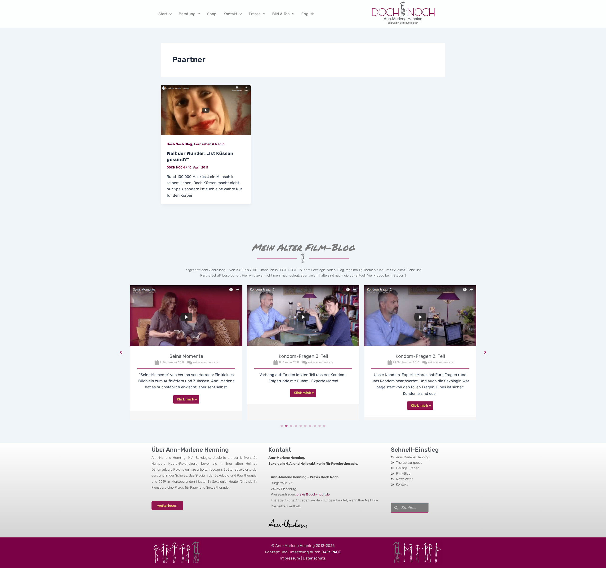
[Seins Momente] (186, 316)
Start (162, 14)
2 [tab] (286, 425)
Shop (211, 14)
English (308, 14)
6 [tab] (305, 425)
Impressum (290, 558)
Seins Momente (186, 356)
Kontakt (230, 14)
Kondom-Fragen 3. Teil (303, 356)
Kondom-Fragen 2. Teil (420, 356)
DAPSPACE (331, 552)
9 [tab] (319, 425)
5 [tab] (300, 425)
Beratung (187, 14)
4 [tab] (296, 425)
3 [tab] (291, 425)
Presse (255, 14)
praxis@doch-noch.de (313, 494)
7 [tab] (310, 425)
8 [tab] (314, 425)
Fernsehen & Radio (209, 144)
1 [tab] (281, 425)
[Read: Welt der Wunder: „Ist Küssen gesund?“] (206, 110)
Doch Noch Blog (179, 144)
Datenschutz (314, 558)
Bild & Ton (281, 14)
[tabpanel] (186, 352)
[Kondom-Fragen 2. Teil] (420, 316)
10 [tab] (324, 425)
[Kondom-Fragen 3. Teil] (303, 316)
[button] (120, 352)
